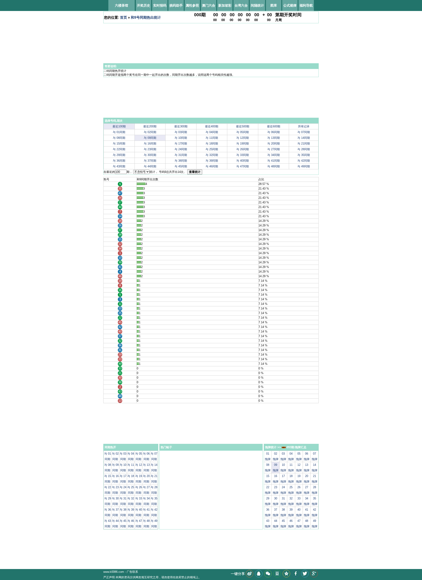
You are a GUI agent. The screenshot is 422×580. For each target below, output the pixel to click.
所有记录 (303, 126)
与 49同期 (303, 166)
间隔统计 (257, 5)
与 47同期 (242, 166)
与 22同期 (119, 149)
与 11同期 (212, 137)
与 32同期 (212, 155)
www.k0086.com (113, 571)
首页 (123, 17)
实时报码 (159, 5)
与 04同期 (212, 132)
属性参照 (192, 5)
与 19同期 (242, 143)
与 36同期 (119, 160)
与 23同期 (150, 149)
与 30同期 (150, 155)
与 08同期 (119, 137)
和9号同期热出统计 (146, 17)
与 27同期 (273, 149)
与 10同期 (181, 137)
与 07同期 (303, 132)
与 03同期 (181, 132)
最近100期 (119, 126)
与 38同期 (181, 160)
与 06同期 (273, 132)
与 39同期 (212, 160)
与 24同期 (181, 149)
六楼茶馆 (121, 5)
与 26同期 (242, 149)
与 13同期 (273, 137)
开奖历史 (143, 5)
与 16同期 (150, 143)
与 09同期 (150, 137)
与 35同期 (303, 155)
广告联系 (132, 571)
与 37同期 (150, 160)
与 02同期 (150, 132)
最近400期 (211, 126)
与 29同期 (119, 155)
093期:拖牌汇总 (296, 447)
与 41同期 (273, 160)
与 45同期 (181, 166)
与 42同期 (303, 160)
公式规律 (289, 5)
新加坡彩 (224, 5)
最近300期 (180, 126)
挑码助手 (176, 5)
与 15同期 (119, 143)
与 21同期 (303, 143)
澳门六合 (208, 5)
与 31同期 (181, 155)
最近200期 (149, 126)
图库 (273, 5)
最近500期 (242, 126)
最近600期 (273, 126)
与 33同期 (242, 155)
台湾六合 (241, 5)
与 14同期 (303, 137)
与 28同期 (303, 149)
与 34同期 (273, 155)
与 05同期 (242, 132)
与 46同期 (212, 166)
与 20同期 (273, 143)
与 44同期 (150, 166)
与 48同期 (273, 166)
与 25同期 (212, 149)
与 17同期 (181, 143)
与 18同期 (212, 143)
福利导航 (306, 5)
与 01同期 (119, 132)
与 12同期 (242, 137)
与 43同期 (119, 166)
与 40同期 (242, 160)
